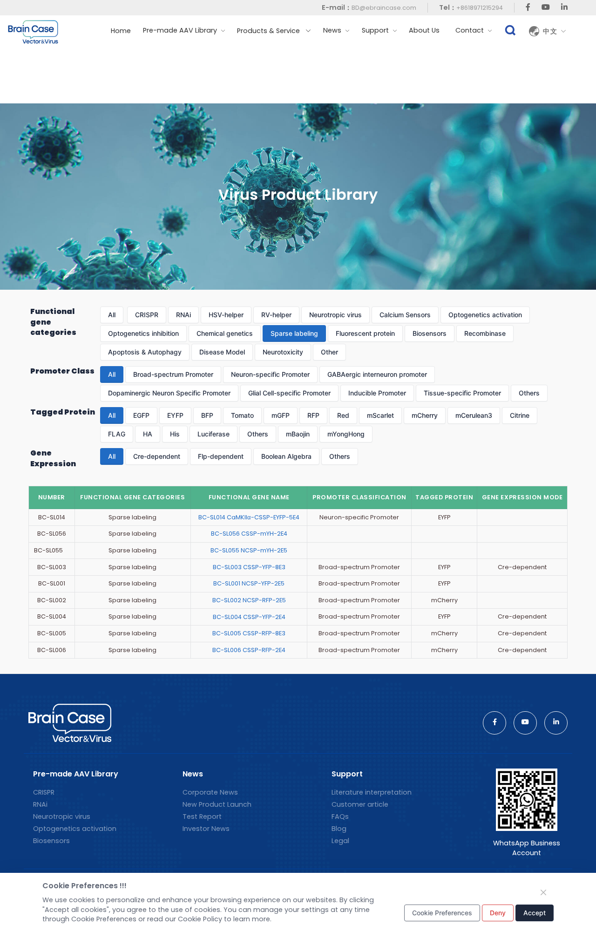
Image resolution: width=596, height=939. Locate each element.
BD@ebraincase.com (384, 8)
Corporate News (210, 792)
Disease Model (222, 352)
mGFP (280, 415)
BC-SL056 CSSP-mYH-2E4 (249, 534)
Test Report (202, 816)
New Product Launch (217, 804)
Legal (340, 840)
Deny (498, 913)
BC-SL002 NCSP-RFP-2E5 (249, 600)
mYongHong (346, 434)
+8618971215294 (479, 8)
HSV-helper (226, 315)
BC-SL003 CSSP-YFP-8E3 (249, 567)
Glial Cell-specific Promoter (289, 393)
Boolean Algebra (286, 456)
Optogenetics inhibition (143, 333)
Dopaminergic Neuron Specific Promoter (169, 393)
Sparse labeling (294, 333)
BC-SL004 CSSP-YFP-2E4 (249, 617)
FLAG (116, 434)
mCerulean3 (473, 415)
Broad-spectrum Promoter (173, 374)
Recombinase (485, 333)
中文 (552, 31)
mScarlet (380, 415)
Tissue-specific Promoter (462, 393)
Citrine (519, 415)
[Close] (543, 892)
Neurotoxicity (283, 352)
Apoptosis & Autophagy (145, 352)
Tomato (242, 415)
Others (529, 393)
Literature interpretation (372, 792)
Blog (339, 828)
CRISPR (146, 315)
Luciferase (213, 434)
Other (329, 352)
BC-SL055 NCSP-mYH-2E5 (248, 550)
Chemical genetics (224, 333)
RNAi (183, 315)
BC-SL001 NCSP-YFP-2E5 (248, 583)
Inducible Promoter (377, 393)
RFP (313, 415)
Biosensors (430, 333)
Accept (534, 913)
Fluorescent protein (365, 333)
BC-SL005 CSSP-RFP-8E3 (248, 633)
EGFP (141, 415)
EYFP (175, 415)
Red (343, 415)
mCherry (425, 415)
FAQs (340, 816)
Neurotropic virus (335, 315)
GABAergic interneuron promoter (377, 374)
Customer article (360, 804)
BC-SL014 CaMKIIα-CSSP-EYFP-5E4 (248, 517)
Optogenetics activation (485, 315)
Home (121, 30)
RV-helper (276, 315)
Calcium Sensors (405, 315)
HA (147, 434)
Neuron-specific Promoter (270, 374)
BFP (207, 415)
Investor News (206, 828)
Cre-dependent (156, 456)
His (175, 434)
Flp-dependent (221, 456)
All (111, 315)
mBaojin (298, 434)
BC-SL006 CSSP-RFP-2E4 (248, 650)
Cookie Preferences (442, 913)
